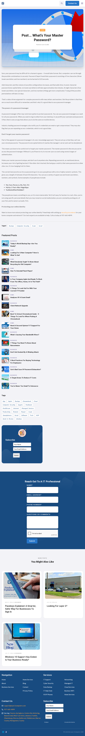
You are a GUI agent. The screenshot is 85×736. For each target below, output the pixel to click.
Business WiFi (69, 691)
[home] (3, 3)
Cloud (35, 401)
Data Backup (47, 687)
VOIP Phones (48, 694)
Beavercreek (8, 716)
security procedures (68, 212)
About (4, 683)
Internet (16, 408)
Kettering (36, 713)
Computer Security (23, 226)
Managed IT (68, 683)
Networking (68, 680)
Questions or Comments (38, 514)
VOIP (37, 415)
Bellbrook (22, 718)
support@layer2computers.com (15, 706)
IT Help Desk (47, 691)
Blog (24, 683)
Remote (15, 412)
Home (42, 30)
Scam (34, 226)
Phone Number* (34, 505)
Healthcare (6, 408)
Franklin (34, 716)
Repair (23, 412)
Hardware (29, 405)
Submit (16, 455)
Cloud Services (69, 687)
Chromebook (27, 401)
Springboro (20, 713)
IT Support (47, 680)
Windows (19, 419)
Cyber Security (48, 683)
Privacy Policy (28, 691)
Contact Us (72, 3)
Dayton (12, 713)
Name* (30, 485)
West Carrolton (18, 716)
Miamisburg (8, 718)
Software (24, 415)
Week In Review (8, 419)
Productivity (6, 412)
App (4, 401)
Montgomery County (17, 721)
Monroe (16, 718)
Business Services (8, 687)
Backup (11, 226)
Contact (25, 687)
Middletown (31, 718)
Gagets (20, 405)
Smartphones (7, 415)
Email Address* (34, 495)
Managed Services (28, 408)
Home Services (28, 680)
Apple (10, 401)
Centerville (28, 713)
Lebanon (28, 716)
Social (40, 226)
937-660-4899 (9, 709)
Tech (31, 415)
